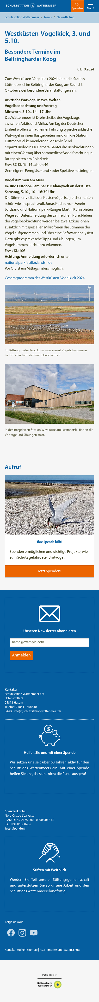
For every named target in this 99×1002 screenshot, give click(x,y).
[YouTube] (32, 936)
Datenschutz (72, 950)
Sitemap (32, 950)
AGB (42, 950)
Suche (21, 950)
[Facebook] (10, 936)
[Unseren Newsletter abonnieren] (49, 613)
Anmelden (21, 655)
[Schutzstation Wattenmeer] (31, 5)
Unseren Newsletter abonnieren (49, 631)
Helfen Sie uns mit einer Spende (49, 753)
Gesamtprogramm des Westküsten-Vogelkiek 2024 (45, 278)
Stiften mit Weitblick (49, 870)
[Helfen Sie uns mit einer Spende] (49, 735)
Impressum (54, 950)
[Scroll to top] (88, 991)
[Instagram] (21, 936)
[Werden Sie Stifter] (49, 852)
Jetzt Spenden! (15, 828)
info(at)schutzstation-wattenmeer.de (37, 711)
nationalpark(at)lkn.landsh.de (28, 263)
